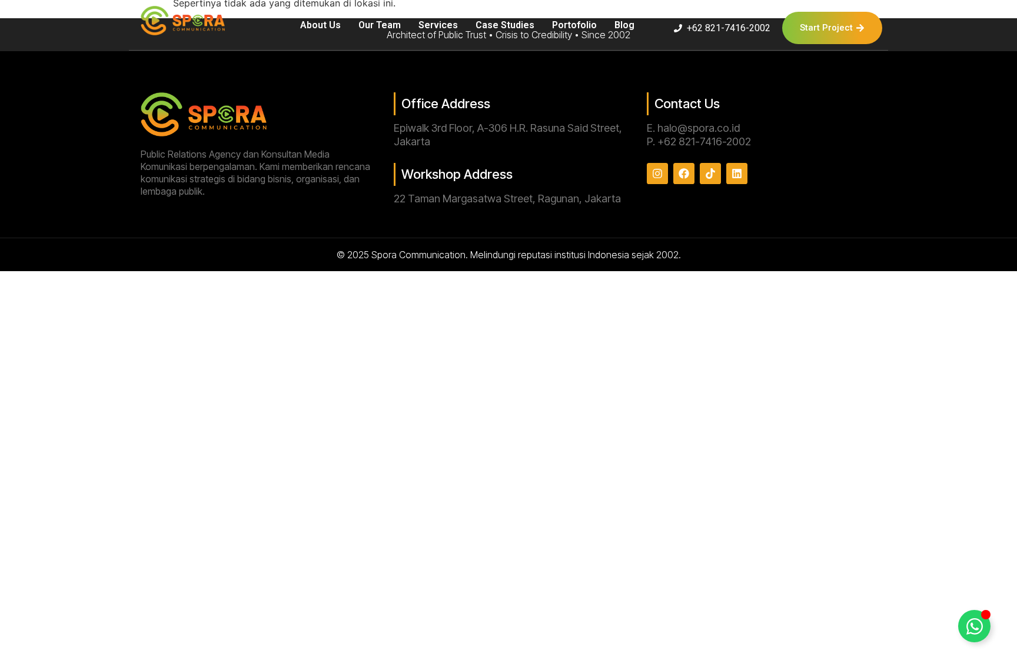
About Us (320, 25)
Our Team (379, 25)
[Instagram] (657, 173)
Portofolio (574, 25)
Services (438, 25)
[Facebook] (683, 173)
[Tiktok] (710, 173)
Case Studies (505, 25)
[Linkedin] (736, 173)
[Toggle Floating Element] (974, 626)
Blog (624, 25)
